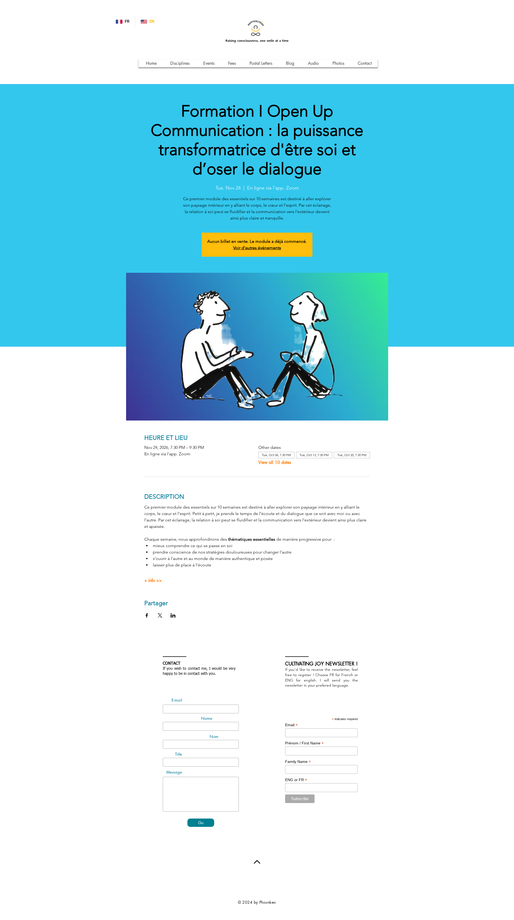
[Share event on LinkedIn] (173, 615)
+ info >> (153, 580)
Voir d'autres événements (257, 247)
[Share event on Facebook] (146, 615)
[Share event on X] (159, 615)
